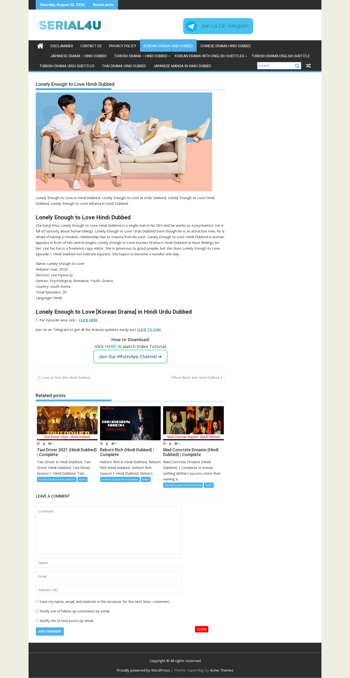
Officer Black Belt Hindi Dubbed (195, 377)
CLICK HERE (88, 320)
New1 (82, 479)
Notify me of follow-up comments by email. (75, 611)
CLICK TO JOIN (149, 329)
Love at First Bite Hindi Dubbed (66, 377)
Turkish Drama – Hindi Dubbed (140, 56)
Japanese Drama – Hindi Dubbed (78, 56)
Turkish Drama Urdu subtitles (67, 66)
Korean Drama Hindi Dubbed (168, 46)
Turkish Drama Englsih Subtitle (280, 56)
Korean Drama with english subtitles (209, 56)
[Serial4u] (40, 45)
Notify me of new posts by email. (67, 620)
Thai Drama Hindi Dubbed (124, 66)
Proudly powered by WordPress (143, 670)
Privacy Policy (122, 46)
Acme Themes (222, 670)
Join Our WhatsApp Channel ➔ (130, 356)
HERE (111, 346)
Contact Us (91, 46)
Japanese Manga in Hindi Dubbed (182, 66)
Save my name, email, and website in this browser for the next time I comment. (105, 601)
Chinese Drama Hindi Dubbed (225, 46)
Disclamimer (61, 46)
